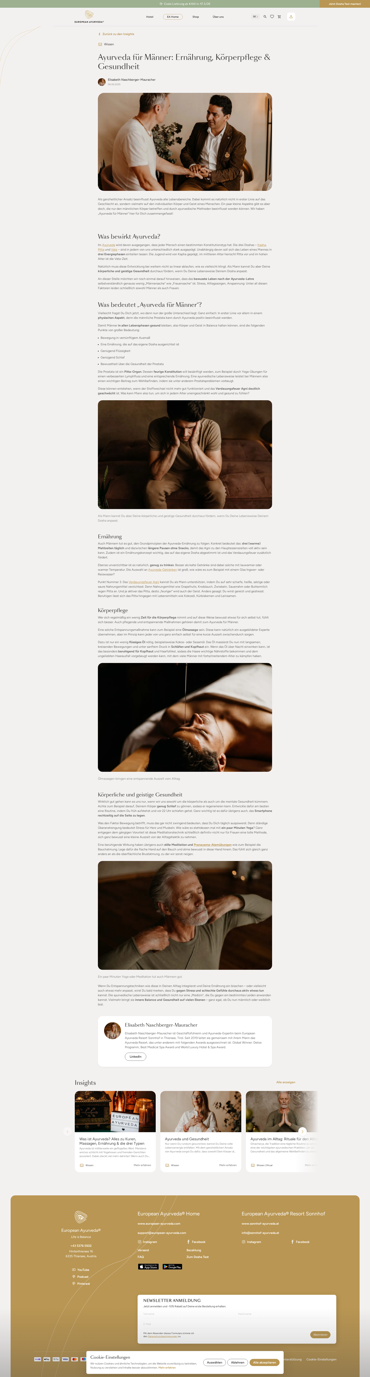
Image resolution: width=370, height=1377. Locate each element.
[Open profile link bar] (291, 17)
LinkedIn (135, 1056)
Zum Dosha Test (198, 1257)
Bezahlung (194, 1250)
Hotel (149, 16)
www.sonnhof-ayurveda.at (260, 1223)
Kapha (261, 245)
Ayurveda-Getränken (162, 569)
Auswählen (214, 1362)
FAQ (141, 1257)
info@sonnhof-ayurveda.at (260, 1233)
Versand (143, 1250)
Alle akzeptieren (264, 1362)
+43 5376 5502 (81, 1246)
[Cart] (279, 17)
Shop (196, 16)
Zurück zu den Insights (118, 34)
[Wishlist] (272, 16)
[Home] (89, 16)
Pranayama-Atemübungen (213, 845)
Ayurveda (108, 245)
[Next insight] (302, 1131)
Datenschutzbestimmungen (162, 1336)
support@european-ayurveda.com (162, 1233)
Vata (114, 249)
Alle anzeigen (285, 1082)
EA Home (173, 16)
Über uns (218, 16)
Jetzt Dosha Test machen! (345, 4)
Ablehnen (237, 1362)
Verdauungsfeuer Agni (144, 582)
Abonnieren (320, 1334)
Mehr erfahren (167, 1367)
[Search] (265, 17)
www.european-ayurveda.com (159, 1223)
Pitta (101, 249)
